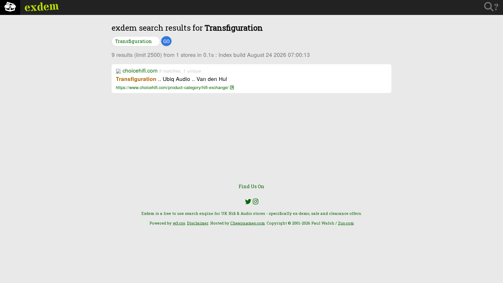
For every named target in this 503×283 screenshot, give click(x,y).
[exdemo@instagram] (255, 201)
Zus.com (346, 223)
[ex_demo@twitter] (248, 201)
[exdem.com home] (10, 7)
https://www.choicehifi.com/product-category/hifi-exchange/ (173, 87)
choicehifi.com (140, 70)
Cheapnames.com (247, 223)
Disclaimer (197, 223)
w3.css (179, 223)
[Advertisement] (251, 141)
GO (166, 41)
